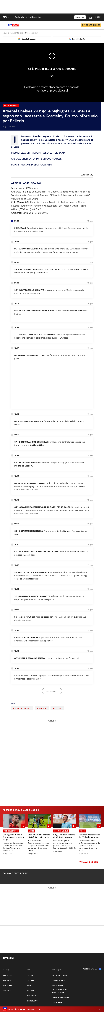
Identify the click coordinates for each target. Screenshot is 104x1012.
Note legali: (56, 970)
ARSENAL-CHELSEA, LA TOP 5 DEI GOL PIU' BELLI (36, 158)
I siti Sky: (6, 970)
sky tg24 (7, 980)
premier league (22, 708)
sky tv (30, 975)
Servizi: (30, 970)
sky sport (7, 975)
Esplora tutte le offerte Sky (28, 17)
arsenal (57, 708)
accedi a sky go (90, 969)
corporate (57, 1002)
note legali (57, 985)
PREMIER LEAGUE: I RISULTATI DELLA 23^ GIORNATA (38, 152)
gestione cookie (59, 975)
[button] (48, 1009)
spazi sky (31, 996)
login (98, 17)
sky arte (7, 991)
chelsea (41, 708)
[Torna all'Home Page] (13, 25)
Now (29, 985)
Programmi (32, 1001)
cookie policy (58, 980)
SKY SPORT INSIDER (91, 25)
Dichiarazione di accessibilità (59, 991)
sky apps (31, 980)
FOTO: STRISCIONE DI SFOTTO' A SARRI (31, 164)
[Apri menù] (4, 25)
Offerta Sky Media (60, 997)
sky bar (30, 991)
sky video (7, 985)
